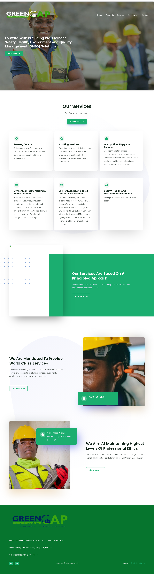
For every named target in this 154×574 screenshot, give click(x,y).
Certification (133, 15)
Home (99, 15)
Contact (145, 15)
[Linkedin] (17, 563)
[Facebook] (11, 563)
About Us (110, 15)
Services (120, 15)
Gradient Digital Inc (137, 563)
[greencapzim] (28, 15)
